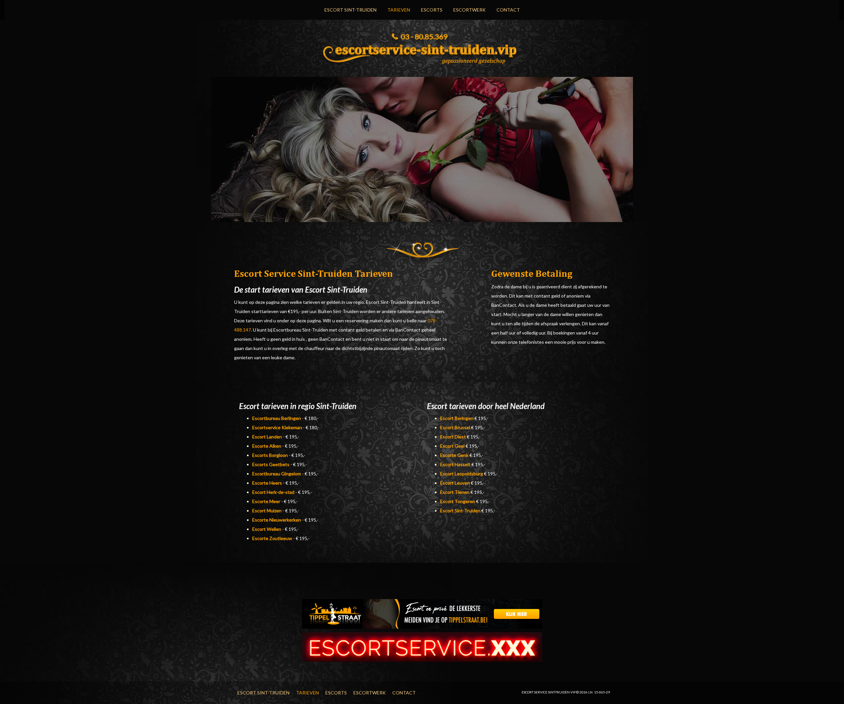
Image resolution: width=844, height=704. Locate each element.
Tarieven (398, 10)
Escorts (431, 10)
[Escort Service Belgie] (422, 646)
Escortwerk (469, 10)
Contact (508, 10)
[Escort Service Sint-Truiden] (422, 52)
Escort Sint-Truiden (350, 10)
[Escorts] (422, 613)
